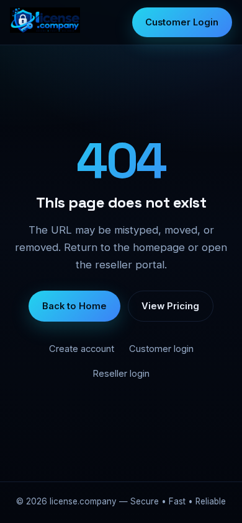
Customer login (161, 348)
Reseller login (121, 373)
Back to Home (74, 306)
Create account (81, 348)
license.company (83, 501)
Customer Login (181, 22)
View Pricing (170, 306)
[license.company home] (45, 22)
